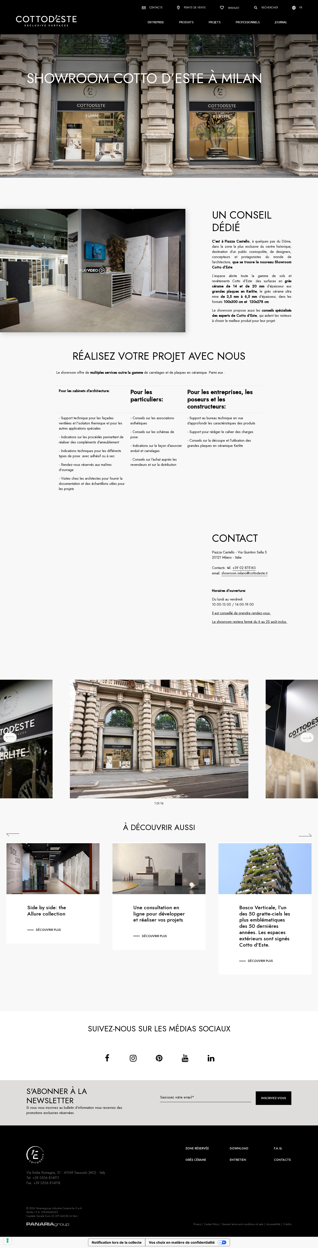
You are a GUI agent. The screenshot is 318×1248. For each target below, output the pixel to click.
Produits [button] (186, 22)
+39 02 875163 (244, 567)
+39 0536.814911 (46, 1177)
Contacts (155, 7)
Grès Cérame (195, 1160)
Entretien (238, 1160)
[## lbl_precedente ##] (10, 737)
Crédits (287, 1224)
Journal (281, 22)
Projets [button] (215, 22)
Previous (12, 835)
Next (305, 835)
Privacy (197, 1224)
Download (239, 1148)
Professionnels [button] (248, 22)
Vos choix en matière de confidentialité (182, 1242)
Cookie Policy (211, 1224)
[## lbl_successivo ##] (307, 737)
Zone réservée (197, 1148)
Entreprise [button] (156, 22)
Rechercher (269, 7)
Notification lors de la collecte (117, 1242)
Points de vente (194, 7)
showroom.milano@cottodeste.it (244, 573)
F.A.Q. (278, 1148)
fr (300, 7)
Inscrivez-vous (273, 1098)
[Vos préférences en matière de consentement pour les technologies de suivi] (7, 1240)
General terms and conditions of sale (242, 1224)
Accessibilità (273, 1224)
